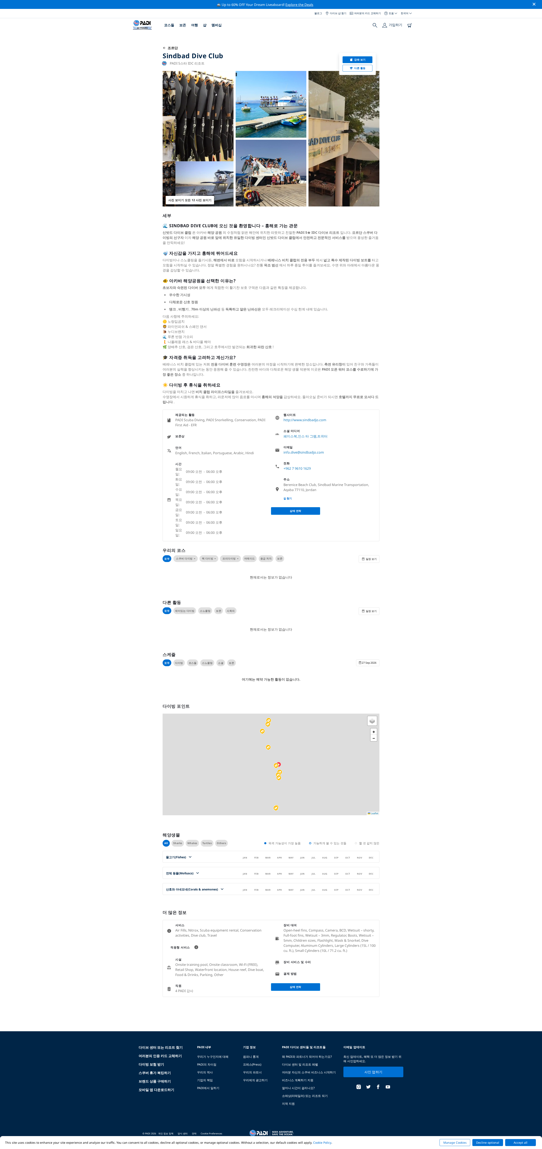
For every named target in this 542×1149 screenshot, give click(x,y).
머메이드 (249, 558)
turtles (207, 843)
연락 (194, 1133)
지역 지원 (288, 1104)
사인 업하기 (373, 1072)
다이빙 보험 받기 (151, 1064)
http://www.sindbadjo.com (304, 420)
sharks (177, 843)
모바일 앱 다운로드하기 (156, 1089)
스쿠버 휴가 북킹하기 (155, 1072)
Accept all (520, 1143)
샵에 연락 (295, 511)
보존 (182, 25)
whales (192, 843)
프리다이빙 (229, 558)
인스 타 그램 (307, 436)
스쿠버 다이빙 (184, 558)
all (166, 843)
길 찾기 (287, 498)
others (221, 843)
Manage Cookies (455, 1143)
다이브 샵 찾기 (338, 13)
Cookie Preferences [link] (211, 1133)
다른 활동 (360, 68)
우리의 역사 (205, 1072)
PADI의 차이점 (206, 1064)
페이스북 (290, 436)
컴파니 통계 (251, 1057)
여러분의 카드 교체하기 (367, 13)
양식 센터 (183, 1133)
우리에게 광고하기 (255, 1080)
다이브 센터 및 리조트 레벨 (300, 1064)
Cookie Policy (322, 1143)
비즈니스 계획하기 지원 (297, 1080)
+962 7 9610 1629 (297, 468)
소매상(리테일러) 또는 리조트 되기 (305, 1096)
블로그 (318, 13)
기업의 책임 (205, 1080)
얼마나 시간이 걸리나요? (298, 1088)
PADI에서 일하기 (208, 1088)
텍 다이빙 (207, 558)
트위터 (322, 436)
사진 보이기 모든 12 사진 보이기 (190, 200)
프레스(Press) (252, 1064)
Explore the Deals (299, 4)
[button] (268, 720)
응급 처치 (266, 558)
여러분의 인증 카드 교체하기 (160, 1055)
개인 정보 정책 (165, 1133)
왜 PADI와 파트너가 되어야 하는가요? (307, 1057)
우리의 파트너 (252, 1072)
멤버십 (217, 25)
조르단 (172, 48)
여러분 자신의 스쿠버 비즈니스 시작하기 (309, 1072)
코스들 (169, 25)
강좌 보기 (360, 59)
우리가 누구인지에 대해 (212, 1057)
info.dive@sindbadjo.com (303, 452)
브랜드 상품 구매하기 (155, 1081)
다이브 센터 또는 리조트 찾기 (161, 1047)
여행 (194, 25)
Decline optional (487, 1143)
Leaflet (374, 813)
